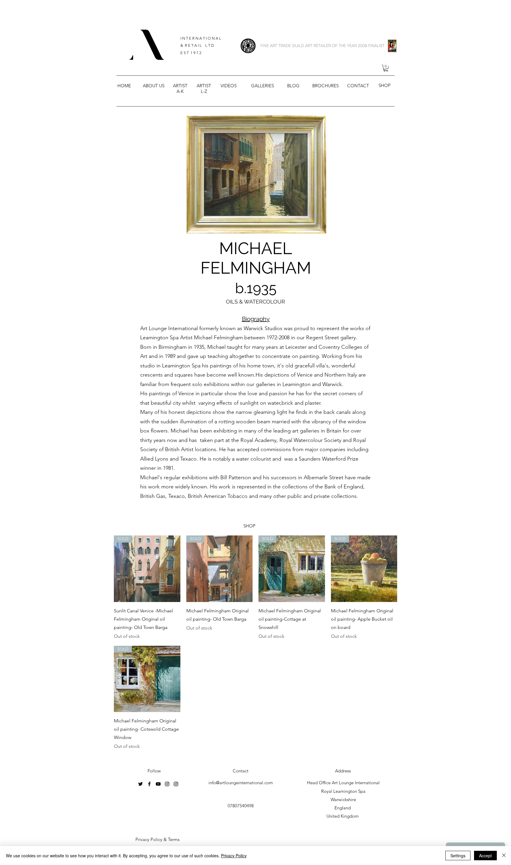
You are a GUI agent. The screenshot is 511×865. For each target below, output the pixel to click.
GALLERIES (262, 85)
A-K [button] (180, 91)
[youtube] (158, 784)
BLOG (293, 85)
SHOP (385, 85)
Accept (485, 855)
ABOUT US (153, 85)
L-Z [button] (204, 91)
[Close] (503, 855)
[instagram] (167, 784)
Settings (457, 855)
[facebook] (149, 784)
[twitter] (140, 784)
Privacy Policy (234, 855)
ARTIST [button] (180, 85)
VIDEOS (229, 85)
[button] (386, 68)
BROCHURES (325, 85)
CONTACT (358, 85)
